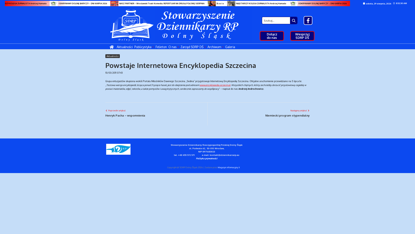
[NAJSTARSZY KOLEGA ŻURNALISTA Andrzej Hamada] (228, 3)
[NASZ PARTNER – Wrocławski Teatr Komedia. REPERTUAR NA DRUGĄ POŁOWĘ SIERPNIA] (111, 3)
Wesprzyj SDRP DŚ (302, 36)
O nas (172, 47)
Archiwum (214, 47)
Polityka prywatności (206, 158)
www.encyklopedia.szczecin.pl (215, 85)
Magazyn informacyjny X (229, 167)
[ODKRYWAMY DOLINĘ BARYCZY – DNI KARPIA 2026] (51, 3)
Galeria (230, 47)
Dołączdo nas (272, 36)
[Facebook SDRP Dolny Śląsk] (308, 20)
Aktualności (125, 47)
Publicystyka (142, 47)
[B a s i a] (209, 3)
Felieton (161, 47)
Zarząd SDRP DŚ (192, 47)
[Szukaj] (293, 20)
